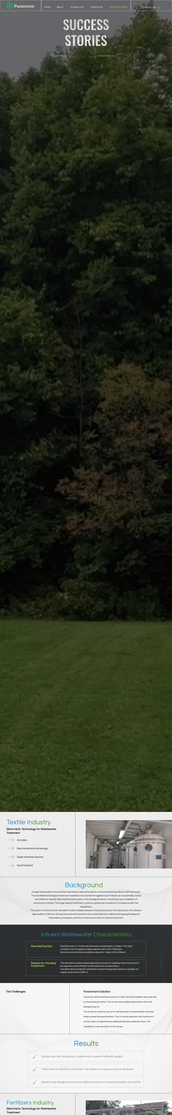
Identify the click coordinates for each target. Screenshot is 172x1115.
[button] (77, 7)
